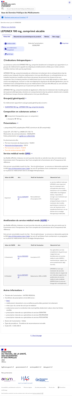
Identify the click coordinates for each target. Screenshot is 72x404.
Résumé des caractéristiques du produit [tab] (27, 37)
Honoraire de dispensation (14, 145)
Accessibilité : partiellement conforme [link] (11, 387)
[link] (20, 12)
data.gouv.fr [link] (47, 367)
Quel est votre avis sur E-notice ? (15, 17)
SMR (28, 153)
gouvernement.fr (21, 367)
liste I (8, 301)
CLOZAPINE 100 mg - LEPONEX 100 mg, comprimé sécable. (24, 107)
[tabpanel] (36, 185)
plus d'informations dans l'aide (19, 168)
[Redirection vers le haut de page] (32, 60)
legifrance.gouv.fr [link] (6, 367)
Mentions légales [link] (28, 387)
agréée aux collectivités (27, 136)
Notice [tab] (46, 37)
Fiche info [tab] (7, 37)
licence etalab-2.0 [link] (37, 393)
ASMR (44, 220)
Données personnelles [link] (40, 387)
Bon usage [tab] (56, 37)
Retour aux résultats (9, 27)
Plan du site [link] (52, 387)
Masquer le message (69, 17)
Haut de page (37, 335)
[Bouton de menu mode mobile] (69, 2)
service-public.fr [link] (35, 367)
